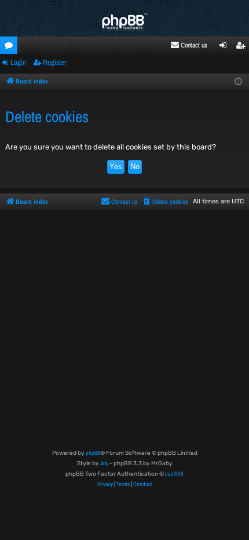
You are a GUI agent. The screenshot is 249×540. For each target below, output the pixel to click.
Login (18, 62)
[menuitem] (188, 45)
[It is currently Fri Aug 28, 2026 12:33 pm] (238, 82)
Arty (104, 463)
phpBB (93, 453)
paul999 (174, 473)
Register (55, 62)
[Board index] (124, 23)
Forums (11, 47)
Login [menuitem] (225, 47)
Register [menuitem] (243, 47)
